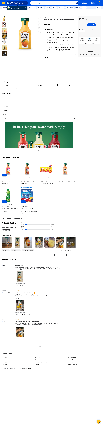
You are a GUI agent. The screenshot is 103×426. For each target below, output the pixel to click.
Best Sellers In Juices (72, 357)
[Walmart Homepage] (3, 3)
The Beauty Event (69, 7)
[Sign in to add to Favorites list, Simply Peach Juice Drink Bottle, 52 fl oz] (70, 164)
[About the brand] (74, 118)
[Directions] (74, 106)
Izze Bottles (5, 359)
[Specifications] (74, 102)
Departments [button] (5, 7)
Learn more (90, 51)
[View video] (39, 28)
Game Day (77, 7)
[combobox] (54, 3)
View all (73, 235)
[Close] (26, 7)
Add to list (85, 54)
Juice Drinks (5, 357)
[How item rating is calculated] (15, 227)
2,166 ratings (54, 20)
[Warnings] (74, 114)
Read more (16, 298)
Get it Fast (48, 7)
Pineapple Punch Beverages (41, 362)
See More (38, 150)
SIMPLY (45, 17)
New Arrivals (61, 7)
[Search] (77, 3)
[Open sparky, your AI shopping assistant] (99, 422)
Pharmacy (54, 7)
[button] (84, 3)
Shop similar (92, 24)
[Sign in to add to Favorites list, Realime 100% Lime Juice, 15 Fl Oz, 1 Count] (13, 190)
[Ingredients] (74, 25)
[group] (50, 20)
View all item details (50, 53)
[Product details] (74, 98)
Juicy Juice (37, 357)
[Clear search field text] (73, 3)
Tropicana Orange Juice (73, 364)
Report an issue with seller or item (88, 47)
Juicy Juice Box (71, 359)
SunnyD (37, 364)
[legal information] (90, 21)
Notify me (82, 30)
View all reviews (6, 230)
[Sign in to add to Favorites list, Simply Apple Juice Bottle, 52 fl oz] (32, 164)
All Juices (5, 364)
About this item (6, 93)
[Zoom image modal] (39, 25)
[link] (71, 242)
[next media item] (40, 31)
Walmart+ (84, 7)
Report (28, 285)
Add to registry (96, 54)
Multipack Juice (38, 359)
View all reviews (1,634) (39, 346)
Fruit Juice (5, 362)
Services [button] (14, 7)
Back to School (32, 7)
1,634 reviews (15, 225)
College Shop (40, 7)
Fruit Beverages (71, 362)
